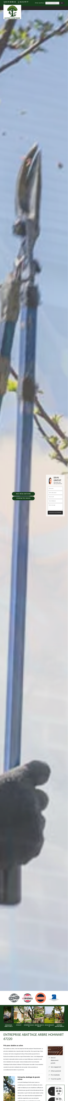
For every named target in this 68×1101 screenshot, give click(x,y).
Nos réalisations (23, 494)
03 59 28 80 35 (10, 2)
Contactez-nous (23, 498)
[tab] (34, 550)
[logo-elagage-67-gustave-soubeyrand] (12, 8)
